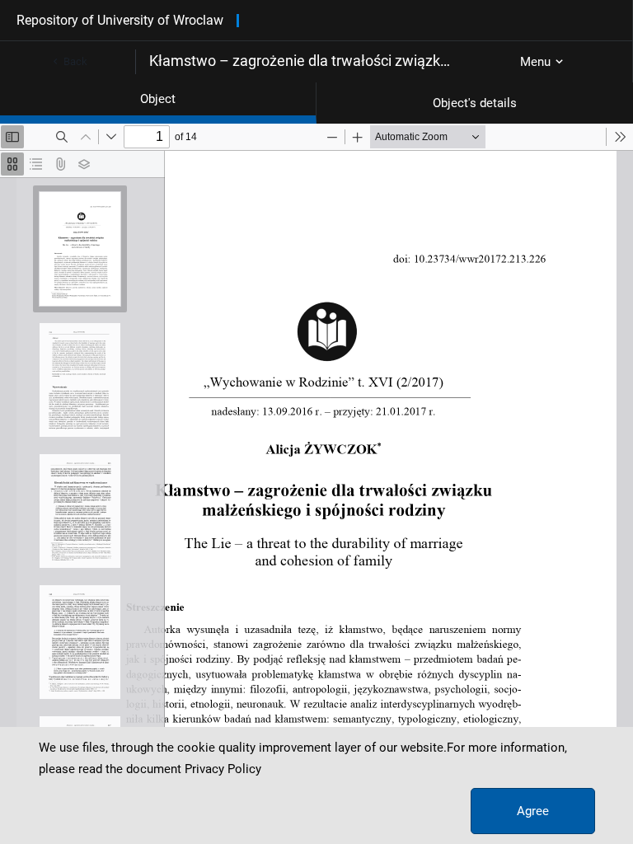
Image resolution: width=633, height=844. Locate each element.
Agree (533, 811)
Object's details (475, 103)
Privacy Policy (223, 769)
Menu (535, 61)
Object (158, 98)
